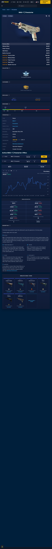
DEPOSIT (44, 161)
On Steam (10, 16)
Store (19, 2)
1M (6, 170)
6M (11, 170)
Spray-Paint (15, 126)
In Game (4, 16)
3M (8, 170)
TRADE (44, 156)
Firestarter (14, 9)
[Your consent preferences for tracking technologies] (2, 547)
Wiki (26, 2)
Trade (13, 2)
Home (3, 9)
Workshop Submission (18, 143)
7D (3, 170)
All (16, 170)
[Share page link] (49, 16)
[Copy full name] (46, 16)
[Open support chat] (28, 2)
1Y (13, 170)
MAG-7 (8, 9)
